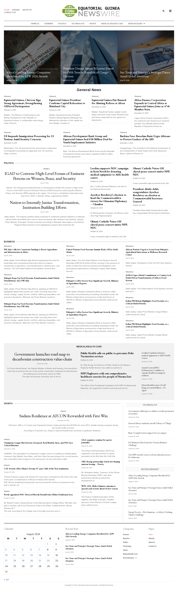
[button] (163, 11)
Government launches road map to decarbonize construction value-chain (42, 356)
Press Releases (135, 23)
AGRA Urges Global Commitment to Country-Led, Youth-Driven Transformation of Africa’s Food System (148, 278)
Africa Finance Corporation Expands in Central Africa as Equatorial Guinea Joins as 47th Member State (152, 104)
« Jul (6, 579)
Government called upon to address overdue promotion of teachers (151, 412)
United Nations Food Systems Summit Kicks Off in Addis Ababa (92, 250)
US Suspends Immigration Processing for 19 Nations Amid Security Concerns (29, 137)
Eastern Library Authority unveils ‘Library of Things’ (150, 423)
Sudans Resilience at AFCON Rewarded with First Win (63, 416)
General (35, 23)
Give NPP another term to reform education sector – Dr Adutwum (150, 456)
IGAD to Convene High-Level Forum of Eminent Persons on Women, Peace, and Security (44, 176)
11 (14, 555)
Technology (78, 23)
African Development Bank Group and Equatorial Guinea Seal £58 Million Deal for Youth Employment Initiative (87, 139)
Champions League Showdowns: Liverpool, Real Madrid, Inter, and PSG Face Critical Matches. (38, 444)
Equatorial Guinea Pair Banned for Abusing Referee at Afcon (109, 101)
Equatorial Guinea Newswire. (88, 585)
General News (89, 90)
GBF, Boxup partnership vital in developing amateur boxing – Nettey (100, 463)
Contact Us (10, 12)
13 (31, 555)
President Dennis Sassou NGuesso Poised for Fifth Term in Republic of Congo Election (88, 72)
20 (31, 560)
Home (7, 10)
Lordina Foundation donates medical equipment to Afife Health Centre (156, 355)
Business (49, 23)
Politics (62, 23)
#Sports (63, 411)
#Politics (46, 169)
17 (6, 560)
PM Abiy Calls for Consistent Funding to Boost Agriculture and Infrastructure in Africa (30, 250)
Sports (93, 23)
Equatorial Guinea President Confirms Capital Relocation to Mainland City (67, 103)
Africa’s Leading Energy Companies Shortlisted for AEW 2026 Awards (28, 74)
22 (48, 560)
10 (6, 555)
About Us (27, 10)
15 (48, 555)
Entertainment (150, 469)
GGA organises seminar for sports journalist (96, 441)
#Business (8, 246)
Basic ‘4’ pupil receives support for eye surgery (147, 433)
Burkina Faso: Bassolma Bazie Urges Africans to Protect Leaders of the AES (145, 137)
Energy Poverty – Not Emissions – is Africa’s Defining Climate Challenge (150, 513)
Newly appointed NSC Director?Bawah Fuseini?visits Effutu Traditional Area (38, 494)
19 (23, 560)
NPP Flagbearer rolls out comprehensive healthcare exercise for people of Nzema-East (106, 375)
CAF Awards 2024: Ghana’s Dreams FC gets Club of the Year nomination (36, 468)
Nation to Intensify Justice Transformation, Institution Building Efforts (44, 205)
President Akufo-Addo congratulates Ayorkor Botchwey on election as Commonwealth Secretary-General (148, 195)
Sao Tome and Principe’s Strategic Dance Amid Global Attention (145, 74)
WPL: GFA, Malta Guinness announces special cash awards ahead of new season (99, 487)
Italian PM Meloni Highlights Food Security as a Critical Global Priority (147, 302)
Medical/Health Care (112, 23)
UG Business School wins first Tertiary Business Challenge (147, 443)
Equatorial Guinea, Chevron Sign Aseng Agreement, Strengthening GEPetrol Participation (23, 103)
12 (23, 555)
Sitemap (16, 10)
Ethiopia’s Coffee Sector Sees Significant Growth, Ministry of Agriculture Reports (92, 282)
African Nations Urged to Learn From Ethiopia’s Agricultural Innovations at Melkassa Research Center (147, 252)
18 (14, 560)
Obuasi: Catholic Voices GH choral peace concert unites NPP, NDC (108, 224)
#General (7, 96)
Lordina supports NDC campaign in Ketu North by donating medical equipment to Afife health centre (109, 173)
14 (40, 555)
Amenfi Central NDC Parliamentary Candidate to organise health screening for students (153, 371)
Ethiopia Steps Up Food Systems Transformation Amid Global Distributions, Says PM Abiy (31, 279)
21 (40, 560)
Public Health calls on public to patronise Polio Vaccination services (107, 355)
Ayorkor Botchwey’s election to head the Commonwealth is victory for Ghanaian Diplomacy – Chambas (108, 199)
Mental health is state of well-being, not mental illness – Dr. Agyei (154, 388)
